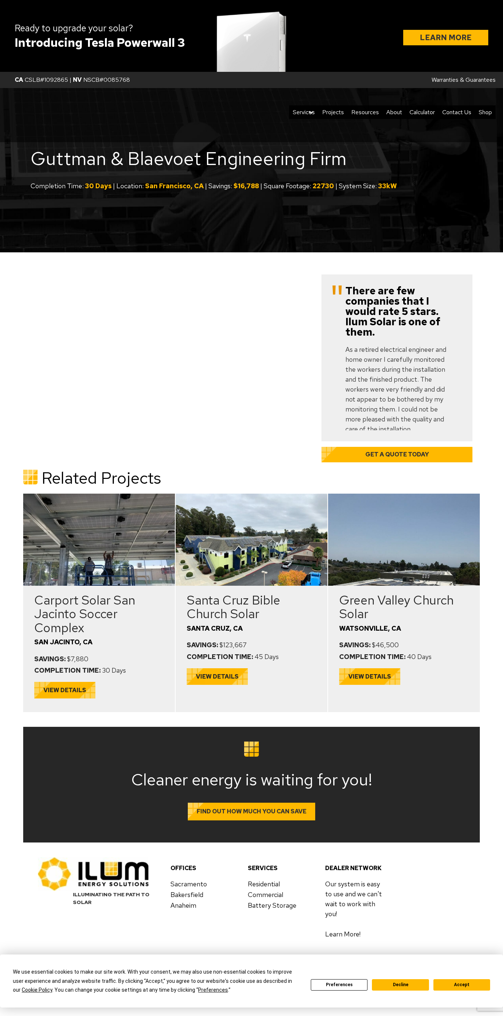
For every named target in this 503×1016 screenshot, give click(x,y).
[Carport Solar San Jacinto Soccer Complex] (99, 496)
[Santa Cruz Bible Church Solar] (251, 496)
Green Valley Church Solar (396, 607)
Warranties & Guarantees (464, 80)
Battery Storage (272, 905)
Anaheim (183, 905)
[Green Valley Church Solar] (404, 496)
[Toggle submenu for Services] (311, 112)
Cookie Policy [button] (37, 990)
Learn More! (342, 934)
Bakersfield (186, 894)
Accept (461, 984)
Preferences (339, 984)
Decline (400, 984)
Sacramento (188, 884)
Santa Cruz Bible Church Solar (233, 607)
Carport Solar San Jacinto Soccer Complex (84, 614)
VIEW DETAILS (64, 690)
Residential (264, 884)
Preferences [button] (213, 990)
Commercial (265, 894)
